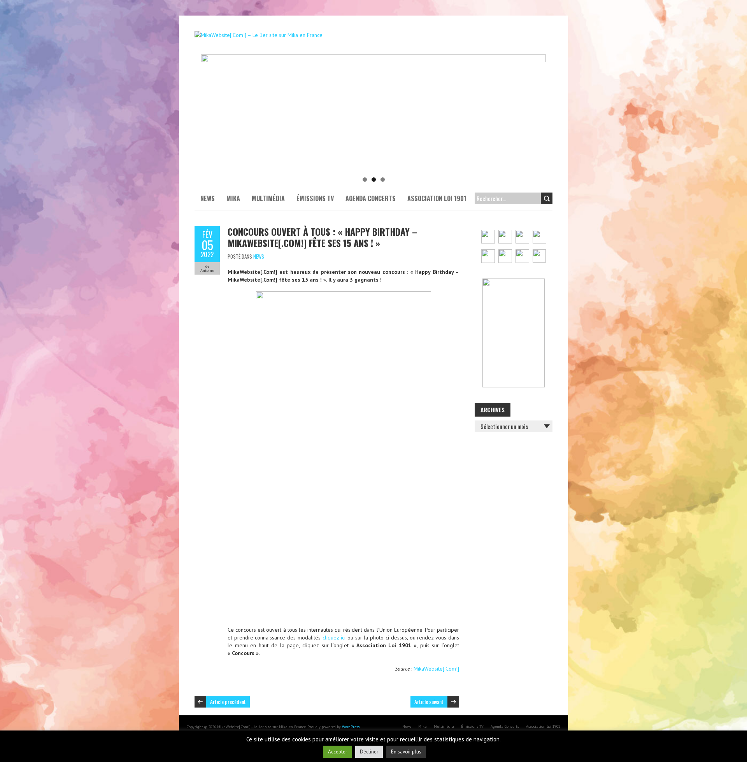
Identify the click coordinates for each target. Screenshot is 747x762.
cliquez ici (334, 637)
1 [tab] (365, 179)
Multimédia (268, 198)
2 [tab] (374, 179)
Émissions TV (315, 198)
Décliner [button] (369, 751)
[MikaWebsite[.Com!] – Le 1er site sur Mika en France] (259, 35)
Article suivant (429, 701)
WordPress (350, 726)
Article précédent (228, 701)
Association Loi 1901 (436, 198)
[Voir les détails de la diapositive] (373, 112)
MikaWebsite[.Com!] (436, 668)
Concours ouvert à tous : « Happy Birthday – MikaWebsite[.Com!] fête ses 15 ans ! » (322, 237)
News (207, 198)
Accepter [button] (337, 751)
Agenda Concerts (370, 198)
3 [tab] (383, 179)
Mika (233, 198)
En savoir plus (406, 751)
